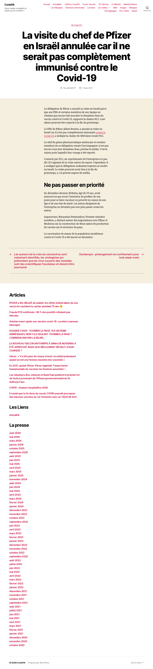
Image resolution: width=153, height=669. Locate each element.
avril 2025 (14, 467)
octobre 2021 (16, 599)
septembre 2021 (18, 602)
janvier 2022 (16, 587)
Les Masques (57, 7)
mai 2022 (14, 572)
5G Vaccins (104, 4)
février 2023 (16, 537)
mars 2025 (15, 471)
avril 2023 (14, 529)
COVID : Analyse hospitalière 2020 (28, 387)
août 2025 (15, 456)
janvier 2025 (16, 475)
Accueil (46, 4)
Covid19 (9, 4)
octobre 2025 (16, 448)
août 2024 (15, 483)
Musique (133, 7)
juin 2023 (14, 525)
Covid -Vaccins (89, 4)
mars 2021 (15, 626)
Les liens (91, 7)
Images (123, 7)
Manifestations (130, 4)
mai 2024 (14, 491)
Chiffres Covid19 (72, 4)
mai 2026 (14, 437)
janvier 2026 (16, 444)
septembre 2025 (18, 452)
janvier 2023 (16, 541)
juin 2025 (14, 460)
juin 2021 (14, 614)
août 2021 (14, 606)
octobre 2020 (17, 645)
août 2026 (15, 433)
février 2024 (16, 502)
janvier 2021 (16, 633)
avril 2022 (14, 575)
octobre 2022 (16, 552)
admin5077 (71, 88)
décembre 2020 (18, 637)
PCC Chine (124, 11)
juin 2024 (14, 487)
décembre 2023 (18, 510)
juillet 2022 (15, 564)
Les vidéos (103, 7)
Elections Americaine (75, 7)
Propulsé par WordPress (38, 663)
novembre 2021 (18, 595)
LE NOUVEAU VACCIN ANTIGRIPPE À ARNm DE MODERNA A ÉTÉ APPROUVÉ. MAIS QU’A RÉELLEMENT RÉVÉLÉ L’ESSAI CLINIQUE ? (42, 347)
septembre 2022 (18, 556)
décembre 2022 (18, 545)
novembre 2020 (18, 641)
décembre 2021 (18, 591)
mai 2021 (14, 618)
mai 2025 (14, 464)
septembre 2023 (18, 521)
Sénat (134, 11)
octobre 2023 (16, 518)
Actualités (57, 4)
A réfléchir (116, 4)
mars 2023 (15, 533)
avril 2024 (15, 494)
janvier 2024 (16, 506)
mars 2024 (15, 498)
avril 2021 (14, 622)
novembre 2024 (18, 479)
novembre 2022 (18, 548)
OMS (115, 7)
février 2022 (16, 583)
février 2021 (16, 629)
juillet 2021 (15, 610)
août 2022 (15, 560)
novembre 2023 (18, 514)
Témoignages (110, 11)
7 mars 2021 (87, 88)
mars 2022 (15, 579)
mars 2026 (15, 440)
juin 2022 (14, 568)
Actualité (76, 25)
